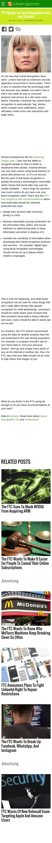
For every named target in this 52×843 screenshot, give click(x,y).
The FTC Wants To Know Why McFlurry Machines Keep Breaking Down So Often (25, 633)
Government (31, 419)
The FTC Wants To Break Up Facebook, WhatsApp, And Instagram (21, 746)
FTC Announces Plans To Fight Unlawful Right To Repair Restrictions (22, 689)
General (14, 416)
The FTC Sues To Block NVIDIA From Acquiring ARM (22, 509)
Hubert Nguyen (17, 21)
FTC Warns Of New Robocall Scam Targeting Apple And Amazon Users (25, 816)
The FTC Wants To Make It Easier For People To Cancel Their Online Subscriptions (25, 563)
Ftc (17, 419)
